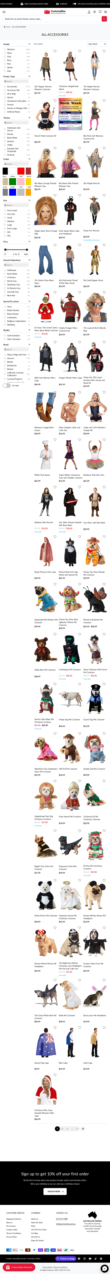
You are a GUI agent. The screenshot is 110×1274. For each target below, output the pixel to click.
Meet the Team (37, 1222)
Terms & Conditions (13, 1233)
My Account (11, 1226)
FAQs (33, 1226)
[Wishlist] (100, 12)
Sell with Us (35, 1237)
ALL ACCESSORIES (19, 27)
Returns (9, 1222)
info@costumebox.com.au (66, 1224)
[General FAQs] (94, 12)
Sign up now (54, 1191)
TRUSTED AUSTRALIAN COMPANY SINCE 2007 (75, 4)
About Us (34, 1219)
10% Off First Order (39, 1230)
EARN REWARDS (36, 4)
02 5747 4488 (62, 1219)
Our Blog (34, 1233)
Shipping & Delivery (13, 1219)
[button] (4, 12)
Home (8, 27)
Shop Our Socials (37, 1240)
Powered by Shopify (34, 1258)
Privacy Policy (11, 1237)
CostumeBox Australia (19, 1258)
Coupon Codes (11, 1230)
